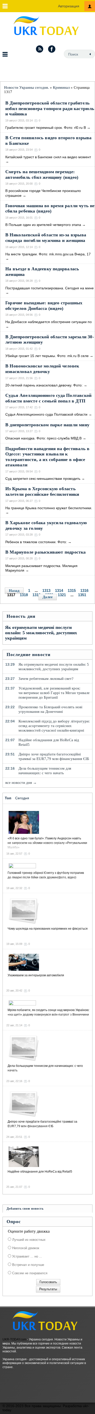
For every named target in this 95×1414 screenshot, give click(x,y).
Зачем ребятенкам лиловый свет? (45, 679)
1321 (62, 595)
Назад (14, 591)
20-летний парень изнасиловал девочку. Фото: (44, 385)
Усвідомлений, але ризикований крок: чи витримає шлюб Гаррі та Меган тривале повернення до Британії (54, 692)
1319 (36, 595)
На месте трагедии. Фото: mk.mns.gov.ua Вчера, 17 (48, 254)
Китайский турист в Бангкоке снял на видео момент (48, 157)
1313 (46, 590)
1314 (59, 590)
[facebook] (52, 49)
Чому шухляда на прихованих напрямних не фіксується (48, 928)
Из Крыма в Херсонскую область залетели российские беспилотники (42, 491)
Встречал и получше (27, 1265)
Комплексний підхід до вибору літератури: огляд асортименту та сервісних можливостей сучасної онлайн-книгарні (54, 725)
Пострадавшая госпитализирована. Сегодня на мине (49, 288)
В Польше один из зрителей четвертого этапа (43, 225)
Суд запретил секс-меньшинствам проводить (42, 478)
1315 (72, 590)
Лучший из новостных (28, 1240)
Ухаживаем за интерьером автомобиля (36, 975)
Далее (48, 597)
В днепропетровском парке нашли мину (47, 424)
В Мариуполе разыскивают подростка (45, 552)
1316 (84, 590)
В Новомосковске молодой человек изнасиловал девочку (42, 368)
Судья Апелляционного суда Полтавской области (46, 414)
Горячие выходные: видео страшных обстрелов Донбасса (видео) (43, 305)
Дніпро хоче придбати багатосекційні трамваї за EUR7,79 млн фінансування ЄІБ (53, 756)
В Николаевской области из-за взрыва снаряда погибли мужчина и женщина (45, 237)
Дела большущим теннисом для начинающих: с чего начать (44, 770)
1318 (24, 595)
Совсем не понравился (29, 1273)
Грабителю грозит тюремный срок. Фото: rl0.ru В (45, 128)
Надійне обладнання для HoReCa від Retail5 (48, 742)
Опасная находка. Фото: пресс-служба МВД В (43, 438)
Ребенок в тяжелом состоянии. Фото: (36, 542)
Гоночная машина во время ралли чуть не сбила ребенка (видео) (50, 208)
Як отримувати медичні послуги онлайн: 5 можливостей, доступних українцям (41, 633)
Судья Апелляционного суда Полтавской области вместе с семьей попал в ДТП (48, 398)
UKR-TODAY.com (14, 1339)
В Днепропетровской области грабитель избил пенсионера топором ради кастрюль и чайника (49, 108)
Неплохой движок (25, 1248)
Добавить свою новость (25, 1208)
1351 (82, 595)
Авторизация (68, 6)
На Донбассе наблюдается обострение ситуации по (48, 322)
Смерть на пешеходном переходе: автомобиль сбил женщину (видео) (41, 174)
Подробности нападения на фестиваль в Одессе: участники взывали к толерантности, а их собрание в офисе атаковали (47, 457)
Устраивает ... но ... (26, 1256)
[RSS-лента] (39, 49)
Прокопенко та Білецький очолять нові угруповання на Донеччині (50, 709)
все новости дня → (21, 783)
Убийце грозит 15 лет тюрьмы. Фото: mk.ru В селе (47, 356)
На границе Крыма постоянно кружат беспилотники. (48, 508)
